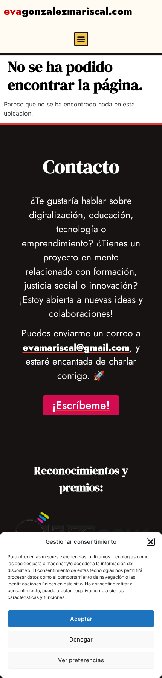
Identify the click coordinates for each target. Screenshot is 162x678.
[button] (150, 542)
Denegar (81, 639)
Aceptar (81, 618)
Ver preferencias (81, 660)
